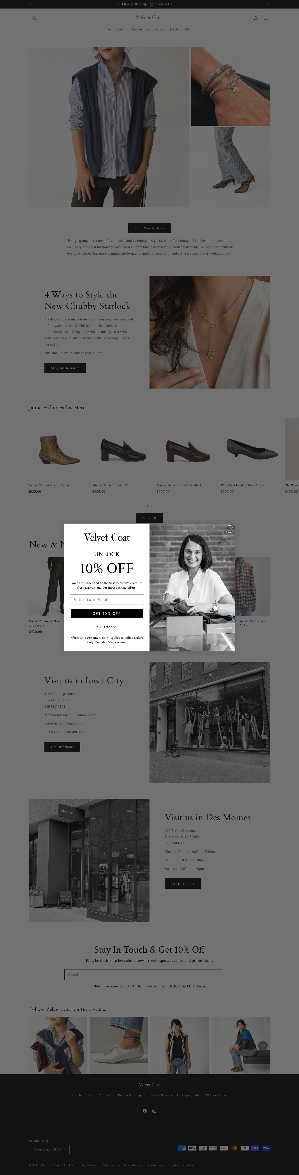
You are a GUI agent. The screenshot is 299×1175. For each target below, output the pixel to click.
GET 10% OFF (107, 613)
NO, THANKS (107, 626)
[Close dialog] (229, 529)
